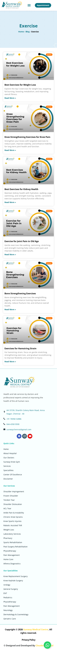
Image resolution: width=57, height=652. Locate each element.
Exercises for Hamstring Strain (20, 348)
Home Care (8, 559)
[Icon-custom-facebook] (19, 436)
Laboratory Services (12, 534)
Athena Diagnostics (12, 563)
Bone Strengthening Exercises (20, 293)
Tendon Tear (9, 500)
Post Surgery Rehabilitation (15, 546)
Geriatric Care (9, 618)
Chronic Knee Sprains (13, 517)
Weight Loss (8, 529)
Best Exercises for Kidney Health (21, 189)
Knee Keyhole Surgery (13, 580)
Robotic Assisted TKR (12, 525)
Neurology (8, 610)
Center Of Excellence (12, 474)
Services (7, 466)
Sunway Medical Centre (35, 629)
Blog (28, 31)
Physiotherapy (9, 551)
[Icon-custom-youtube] (30, 436)
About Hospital (10, 453)
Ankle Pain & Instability (13, 512)
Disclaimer (8, 479)
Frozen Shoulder (10, 495)
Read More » (10, 98)
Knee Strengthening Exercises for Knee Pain (27, 137)
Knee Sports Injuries (12, 521)
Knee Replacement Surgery (15, 576)
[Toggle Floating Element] (47, 645)
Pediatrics (7, 597)
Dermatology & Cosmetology (15, 614)
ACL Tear (7, 508)
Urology (6, 585)
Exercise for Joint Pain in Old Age (22, 241)
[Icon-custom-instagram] (24, 436)
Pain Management (11, 555)
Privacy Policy (28, 639)
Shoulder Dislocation (12, 504)
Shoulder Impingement (13, 491)
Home (21, 31)
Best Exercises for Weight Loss (20, 84)
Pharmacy (7, 538)
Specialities (8, 470)
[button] (29, 5)
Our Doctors (8, 457)
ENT (5, 593)
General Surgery (10, 589)
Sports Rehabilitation (12, 542)
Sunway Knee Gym (11, 462)
